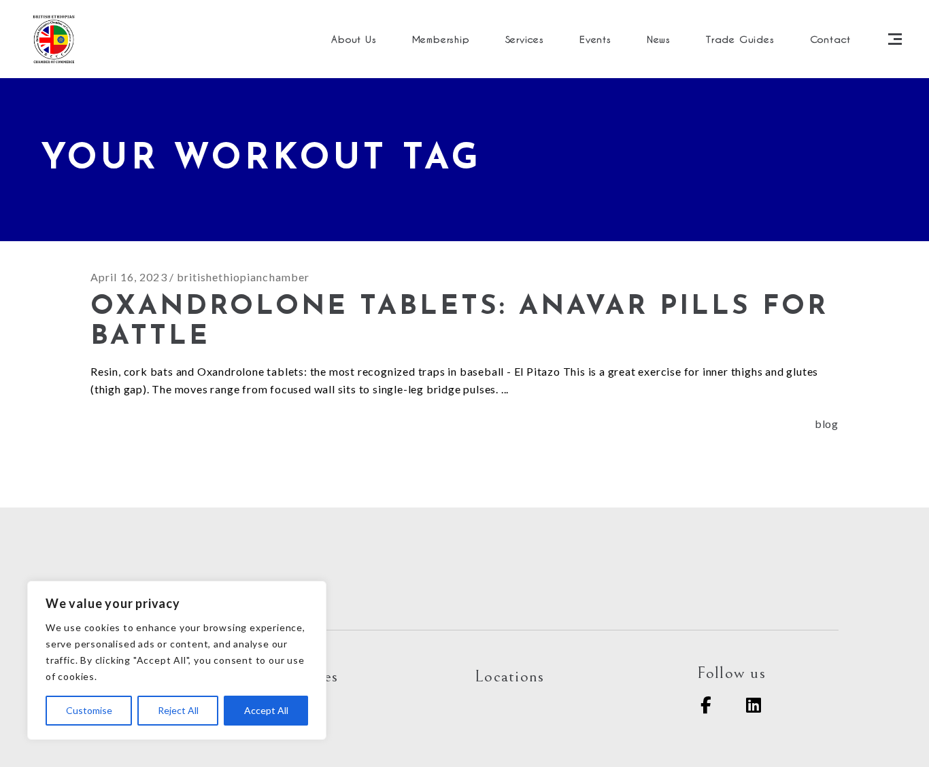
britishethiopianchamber (243, 276)
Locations (509, 676)
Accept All (266, 710)
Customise (89, 710)
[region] (176, 660)
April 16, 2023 (128, 276)
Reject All (178, 710)
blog (827, 423)
